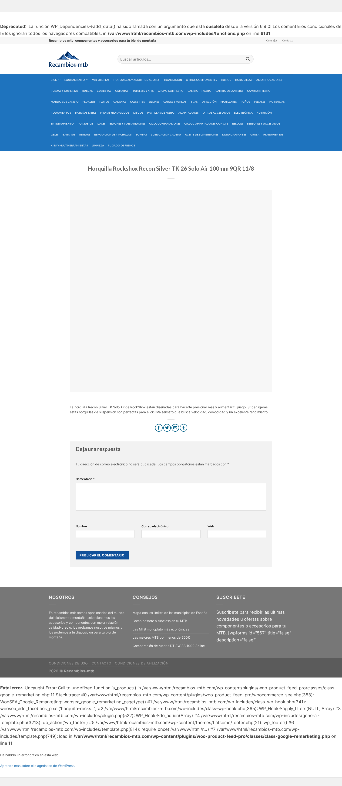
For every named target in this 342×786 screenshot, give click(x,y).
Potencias (277, 101)
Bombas (141, 134)
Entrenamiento (62, 123)
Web (211, 526)
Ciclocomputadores (165, 123)
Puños (245, 101)
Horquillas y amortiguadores (137, 79)
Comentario (85, 479)
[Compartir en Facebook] (159, 428)
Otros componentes (201, 79)
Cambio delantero (229, 90)
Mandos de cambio (65, 101)
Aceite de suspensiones (201, 134)
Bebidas (85, 134)
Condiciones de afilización (141, 663)
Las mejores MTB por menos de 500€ (161, 637)
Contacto (287, 40)
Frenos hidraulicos (114, 112)
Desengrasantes (234, 134)
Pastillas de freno (160, 112)
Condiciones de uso (68, 663)
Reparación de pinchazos (113, 134)
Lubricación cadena (166, 134)
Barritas (69, 134)
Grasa (254, 134)
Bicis (54, 79)
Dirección (209, 101)
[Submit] (248, 59)
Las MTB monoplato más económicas (161, 629)
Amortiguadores (269, 79)
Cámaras (121, 90)
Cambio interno (259, 90)
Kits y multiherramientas (69, 145)
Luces (101, 123)
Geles (55, 134)
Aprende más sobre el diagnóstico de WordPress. (37, 766)
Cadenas (119, 101)
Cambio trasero (199, 90)
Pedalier (89, 101)
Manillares (229, 101)
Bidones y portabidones (127, 123)
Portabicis (86, 123)
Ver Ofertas (101, 79)
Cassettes (137, 101)
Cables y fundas (175, 101)
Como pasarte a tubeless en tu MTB (160, 621)
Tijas (194, 101)
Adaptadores (188, 112)
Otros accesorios (216, 112)
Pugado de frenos (121, 145)
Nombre (81, 526)
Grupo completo (171, 90)
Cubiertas (104, 90)
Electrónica (243, 112)
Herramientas (273, 134)
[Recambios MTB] (80, 59)
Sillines (154, 101)
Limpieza (98, 145)
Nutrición (264, 112)
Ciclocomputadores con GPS (206, 123)
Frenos (226, 79)
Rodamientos (61, 112)
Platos (104, 101)
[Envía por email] (175, 428)
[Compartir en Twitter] (167, 428)
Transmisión (173, 79)
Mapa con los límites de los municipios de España (170, 613)
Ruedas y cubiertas (64, 90)
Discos (138, 112)
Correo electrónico (154, 526)
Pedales (260, 101)
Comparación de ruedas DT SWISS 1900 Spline (169, 646)
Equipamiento (74, 79)
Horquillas (243, 79)
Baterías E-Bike (85, 112)
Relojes (237, 123)
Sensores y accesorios (263, 123)
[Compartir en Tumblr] (184, 428)
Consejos (272, 40)
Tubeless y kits (143, 90)
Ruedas (87, 90)
